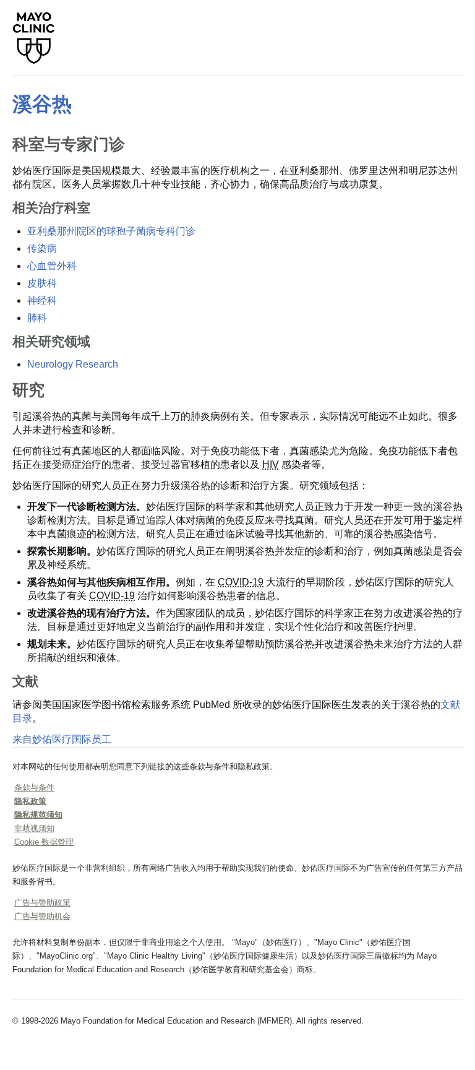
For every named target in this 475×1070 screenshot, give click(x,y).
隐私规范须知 (38, 814)
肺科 (37, 318)
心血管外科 (52, 266)
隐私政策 (30, 801)
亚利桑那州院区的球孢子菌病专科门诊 (111, 231)
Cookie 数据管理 (44, 842)
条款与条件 (34, 787)
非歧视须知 (34, 828)
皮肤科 (42, 283)
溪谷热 (42, 104)
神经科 (42, 300)
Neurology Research (72, 364)
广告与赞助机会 (42, 916)
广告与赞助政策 (42, 902)
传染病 (42, 248)
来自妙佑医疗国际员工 (61, 739)
